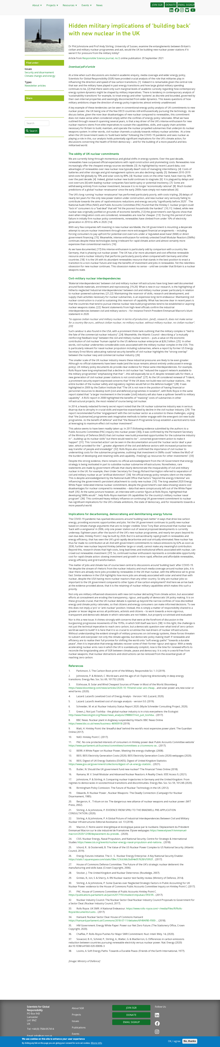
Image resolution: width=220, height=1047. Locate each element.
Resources (67, 6)
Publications (79, 1027)
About (34, 6)
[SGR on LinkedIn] (171, 10)
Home (26, 5)
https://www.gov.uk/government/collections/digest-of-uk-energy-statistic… (111, 764)
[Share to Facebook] (42, 107)
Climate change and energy (40, 75)
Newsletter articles (35, 85)
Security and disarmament (39, 72)
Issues (75, 1021)
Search (33, 131)
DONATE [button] (171, 4)
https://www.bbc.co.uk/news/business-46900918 (95, 723)
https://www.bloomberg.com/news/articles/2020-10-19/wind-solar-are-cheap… (112, 688)
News (99, 5)
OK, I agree (174, 1041)
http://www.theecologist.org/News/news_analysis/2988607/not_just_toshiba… (112, 715)
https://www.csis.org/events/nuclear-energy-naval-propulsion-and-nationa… (120, 842)
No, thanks (190, 1041)
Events (84, 6)
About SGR (78, 1008)
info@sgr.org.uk (43, 1035)
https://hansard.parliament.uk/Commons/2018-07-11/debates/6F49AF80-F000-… (113, 920)
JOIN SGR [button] (157, 4)
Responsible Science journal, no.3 (101, 58)
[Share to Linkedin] (46, 107)
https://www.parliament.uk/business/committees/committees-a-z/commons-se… (113, 745)
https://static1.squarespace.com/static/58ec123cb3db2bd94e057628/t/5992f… (111, 859)
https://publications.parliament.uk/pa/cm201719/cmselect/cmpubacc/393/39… (112, 895)
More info (96, 1043)
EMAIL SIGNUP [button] (186, 4)
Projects (50, 6)
